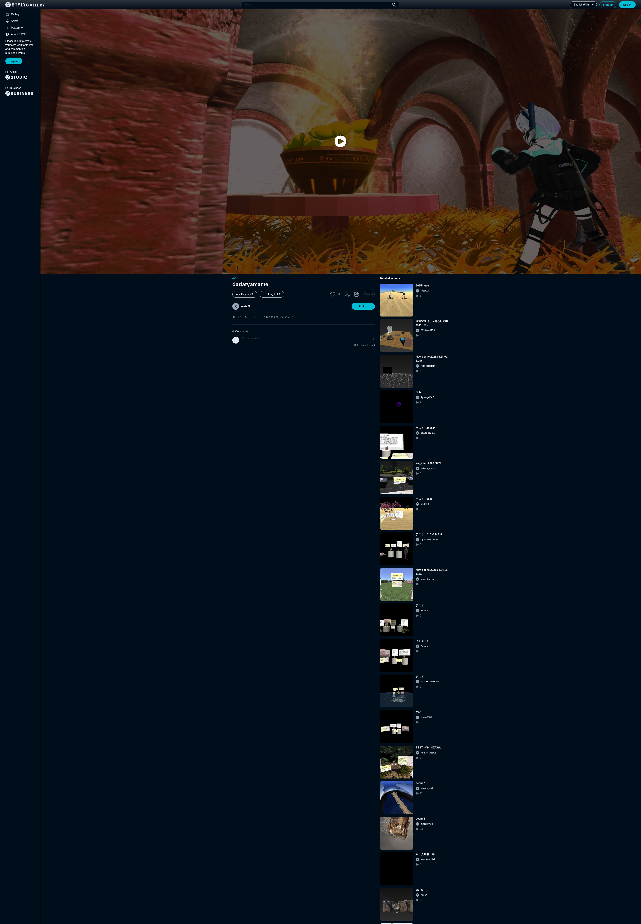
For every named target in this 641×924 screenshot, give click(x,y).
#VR (235, 278)
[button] (333, 294)
